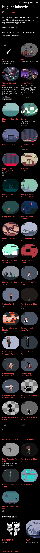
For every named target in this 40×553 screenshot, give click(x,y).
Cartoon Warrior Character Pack (9, 396)
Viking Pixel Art (8, 216)
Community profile (12, 551)
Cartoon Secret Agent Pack (27, 329)
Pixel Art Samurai (9, 145)
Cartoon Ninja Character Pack (27, 375)
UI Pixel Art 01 (26, 485)
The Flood (29, 540)
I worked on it (9, 516)
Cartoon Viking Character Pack (8, 375)
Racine (23, 119)
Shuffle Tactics (26, 83)
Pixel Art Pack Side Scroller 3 (9, 261)
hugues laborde (11, 12)
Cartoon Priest (8, 304)
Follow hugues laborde (29, 3)
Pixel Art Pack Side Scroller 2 (28, 261)
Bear (22, 59)
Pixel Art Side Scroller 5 (7, 196)
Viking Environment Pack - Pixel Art (28, 196)
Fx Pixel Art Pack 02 (10, 439)
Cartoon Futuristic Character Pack (9, 353)
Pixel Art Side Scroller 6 (26, 170)
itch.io (4, 551)
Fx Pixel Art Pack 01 (28, 439)
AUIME (4, 542)
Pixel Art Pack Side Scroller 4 (28, 217)
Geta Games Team (32, 542)
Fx (3, 59)
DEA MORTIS (7, 540)
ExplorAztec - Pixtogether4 (7, 170)
